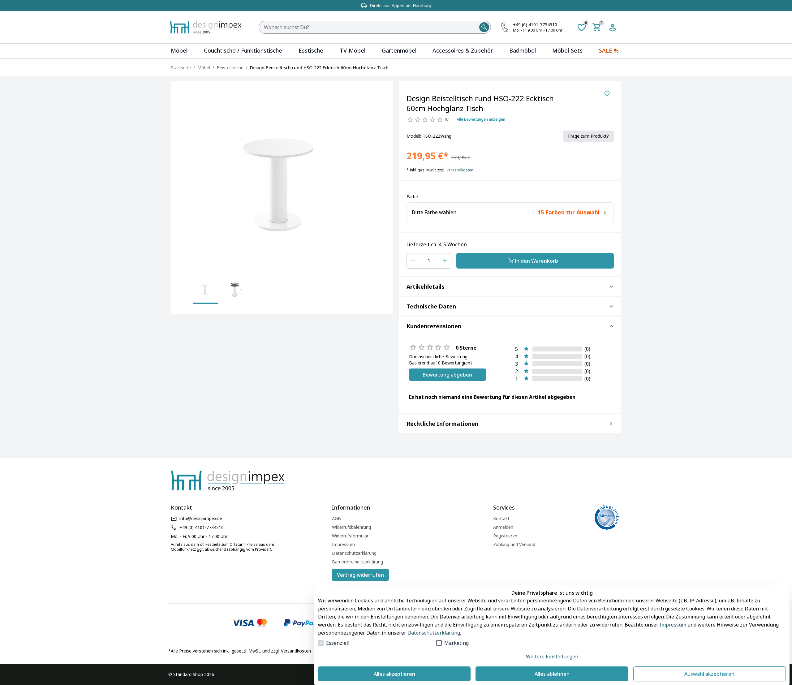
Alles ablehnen (552, 673)
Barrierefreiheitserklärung (357, 562)
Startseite (181, 68)
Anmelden (503, 527)
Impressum (673, 624)
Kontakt (501, 518)
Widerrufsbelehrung (351, 527)
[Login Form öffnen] (612, 27)
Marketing (456, 643)
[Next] (382, 292)
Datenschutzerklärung (433, 632)
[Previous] (182, 292)
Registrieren (505, 536)
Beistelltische (230, 68)
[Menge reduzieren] (413, 260)
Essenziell (338, 643)
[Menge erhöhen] (445, 260)
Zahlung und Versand (514, 544)
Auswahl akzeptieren (709, 673)
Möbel (203, 68)
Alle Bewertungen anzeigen (481, 119)
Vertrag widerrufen (360, 574)
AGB (336, 518)
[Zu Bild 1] (205, 290)
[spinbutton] (429, 260)
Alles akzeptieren (394, 673)
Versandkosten (459, 170)
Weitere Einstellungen (552, 656)
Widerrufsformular (350, 536)
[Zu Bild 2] (235, 290)
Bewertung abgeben (447, 374)
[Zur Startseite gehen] (209, 27)
